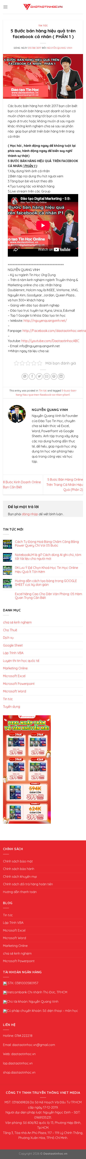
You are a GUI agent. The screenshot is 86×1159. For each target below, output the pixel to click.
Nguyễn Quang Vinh (59, 47)
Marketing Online (15, 668)
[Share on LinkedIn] (61, 376)
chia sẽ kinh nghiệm (17, 622)
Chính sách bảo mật (18, 861)
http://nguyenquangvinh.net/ (45, 321)
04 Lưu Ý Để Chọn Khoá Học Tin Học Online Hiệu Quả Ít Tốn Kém (46, 569)
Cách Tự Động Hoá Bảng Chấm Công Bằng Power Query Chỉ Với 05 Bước (47, 543)
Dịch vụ (8, 638)
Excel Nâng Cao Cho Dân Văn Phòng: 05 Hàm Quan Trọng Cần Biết (48, 596)
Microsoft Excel (14, 676)
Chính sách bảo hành (18, 869)
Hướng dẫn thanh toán (20, 892)
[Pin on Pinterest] (54, 376)
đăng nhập (30, 514)
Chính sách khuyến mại (20, 877)
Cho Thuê (10, 630)
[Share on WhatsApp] (25, 376)
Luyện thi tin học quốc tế (21, 661)
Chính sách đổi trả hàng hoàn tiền (28, 884)
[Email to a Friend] (46, 376)
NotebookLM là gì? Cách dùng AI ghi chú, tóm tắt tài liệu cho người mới (48, 557)
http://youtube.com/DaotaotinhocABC (50, 341)
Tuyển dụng (11, 707)
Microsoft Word (14, 691)
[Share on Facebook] (32, 376)
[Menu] (5, 7)
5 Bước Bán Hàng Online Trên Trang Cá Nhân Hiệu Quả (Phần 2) (64, 485)
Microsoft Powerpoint (19, 684)
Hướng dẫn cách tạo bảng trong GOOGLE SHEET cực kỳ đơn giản (46, 583)
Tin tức (43, 25)
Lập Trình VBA (13, 653)
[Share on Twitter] (39, 376)
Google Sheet (13, 645)
